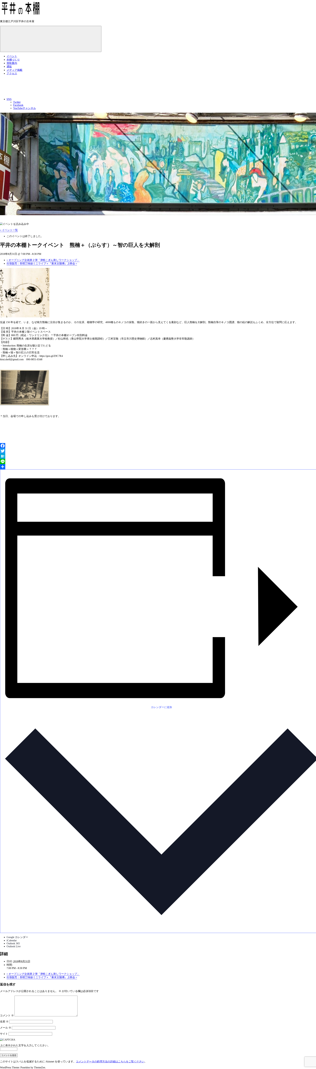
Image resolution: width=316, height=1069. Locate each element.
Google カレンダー (17, 937)
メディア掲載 (14, 70)
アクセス (12, 73)
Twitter (17, 102)
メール (5, 1027)
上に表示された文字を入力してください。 (25, 1045)
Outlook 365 (13, 943)
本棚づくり (13, 59)
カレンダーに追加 (161, 707)
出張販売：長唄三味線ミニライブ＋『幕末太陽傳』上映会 (42, 263)
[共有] (158, 466)
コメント (7, 1015)
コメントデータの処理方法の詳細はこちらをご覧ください (110, 1061)
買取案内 (12, 63)
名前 (4, 1021)
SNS (9, 99)
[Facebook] (158, 445)
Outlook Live (14, 946)
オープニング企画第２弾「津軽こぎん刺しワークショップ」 (43, 260)
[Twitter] (158, 451)
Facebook (18, 105)
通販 (9, 66)
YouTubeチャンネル (24, 108)
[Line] (158, 461)
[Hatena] (158, 456)
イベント (12, 56)
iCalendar (12, 940)
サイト (4, 1033)
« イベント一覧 (9, 230)
